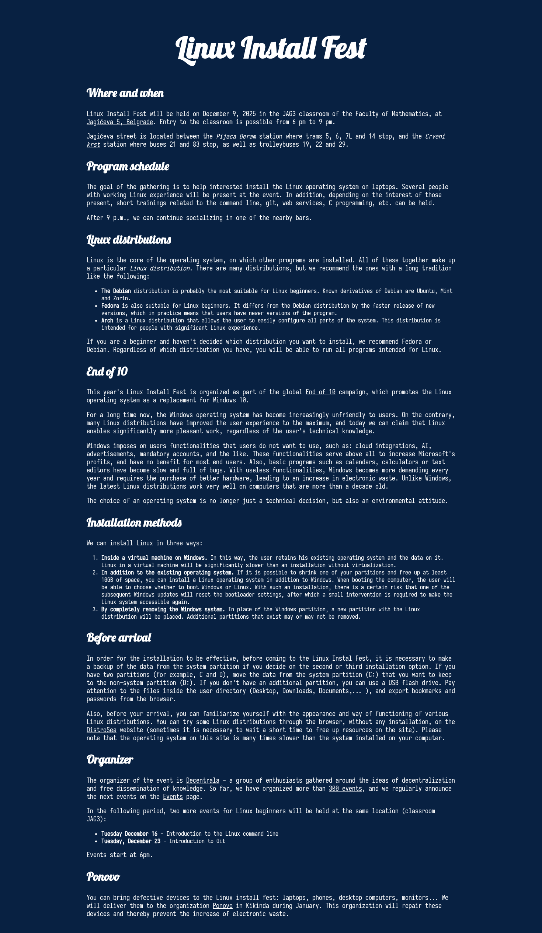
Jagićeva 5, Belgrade (120, 122)
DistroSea (102, 730)
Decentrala (202, 780)
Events (173, 797)
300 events (345, 789)
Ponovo (223, 906)
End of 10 (321, 392)
